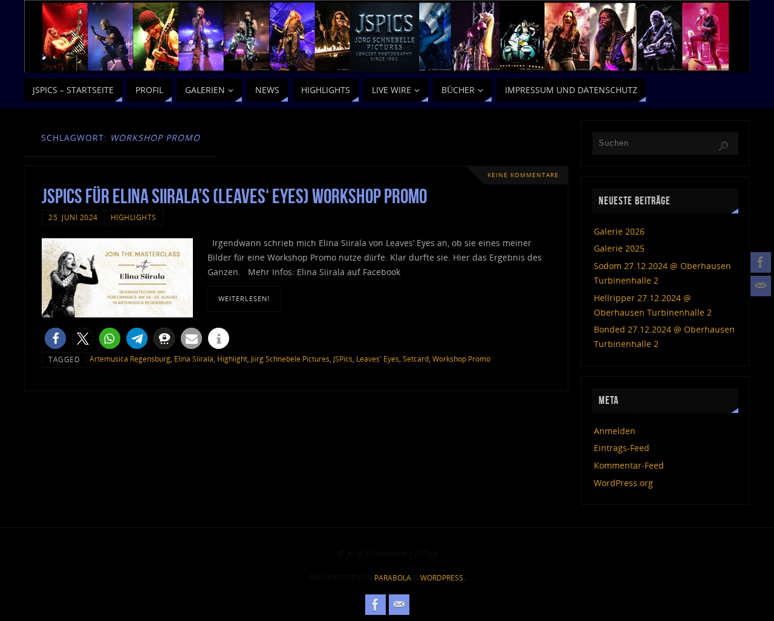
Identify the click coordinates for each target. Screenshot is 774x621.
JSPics (343, 358)
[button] (55, 338)
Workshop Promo (461, 358)
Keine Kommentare (523, 175)
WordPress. (442, 578)
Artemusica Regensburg (130, 358)
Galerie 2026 (619, 231)
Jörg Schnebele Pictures (290, 358)
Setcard (416, 358)
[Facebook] (760, 262)
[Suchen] (723, 146)
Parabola (392, 578)
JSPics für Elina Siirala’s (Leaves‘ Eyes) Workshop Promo (234, 196)
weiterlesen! (244, 298)
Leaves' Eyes (377, 358)
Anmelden (615, 431)
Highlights (134, 217)
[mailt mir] (760, 286)
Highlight (232, 358)
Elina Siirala (193, 358)
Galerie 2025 (619, 248)
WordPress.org (623, 483)
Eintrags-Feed (621, 448)
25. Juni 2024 (73, 217)
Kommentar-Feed (629, 465)
